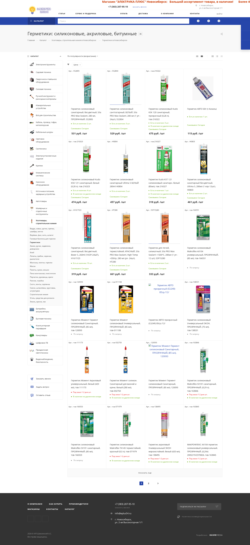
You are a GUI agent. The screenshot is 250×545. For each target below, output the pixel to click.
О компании (34, 504)
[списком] (217, 56)
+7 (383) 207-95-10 (118, 6)
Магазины (33, 509)
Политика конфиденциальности (197, 517)
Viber (38, 519)
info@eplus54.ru (123, 513)
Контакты (52, 509)
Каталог (70, 509)
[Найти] (186, 21)
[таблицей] (222, 56)
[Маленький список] (197, 56)
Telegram (30, 519)
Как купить (55, 504)
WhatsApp (45, 519)
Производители (78, 504)
